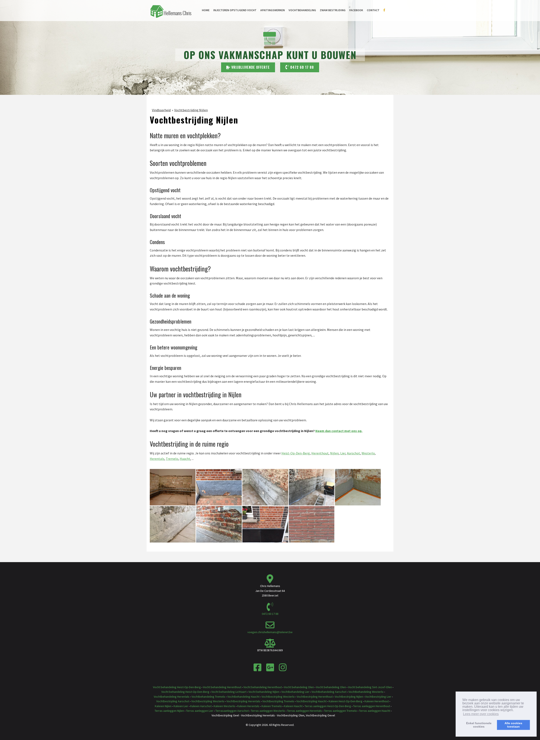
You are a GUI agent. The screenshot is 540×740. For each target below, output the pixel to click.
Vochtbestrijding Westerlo (278, 696)
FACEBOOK (356, 10)
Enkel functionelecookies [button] (478, 724)
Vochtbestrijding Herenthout (315, 696)
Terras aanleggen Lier (199, 711)
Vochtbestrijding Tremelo (278, 701)
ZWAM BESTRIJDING (333, 10)
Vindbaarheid (161, 110)
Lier (343, 453)
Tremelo (172, 459)
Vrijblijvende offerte (250, 67)
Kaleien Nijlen (163, 706)
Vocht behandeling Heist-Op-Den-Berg (177, 687)
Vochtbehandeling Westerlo (365, 692)
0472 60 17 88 (301, 67)
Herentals (157, 459)
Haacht (185, 459)
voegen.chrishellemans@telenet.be (270, 632)
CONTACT (373, 10)
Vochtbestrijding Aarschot (172, 701)
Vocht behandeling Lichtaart (228, 692)
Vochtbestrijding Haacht (311, 701)
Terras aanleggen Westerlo (268, 711)
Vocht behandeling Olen (299, 687)
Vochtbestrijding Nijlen (191, 110)
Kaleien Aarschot (201, 706)
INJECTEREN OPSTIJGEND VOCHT (234, 10)
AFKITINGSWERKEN (272, 10)
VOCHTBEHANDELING (302, 10)
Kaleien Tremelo (272, 706)
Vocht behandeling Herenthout (222, 687)
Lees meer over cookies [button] (481, 714)
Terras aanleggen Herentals (304, 711)
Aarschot (353, 453)
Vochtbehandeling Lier (295, 692)
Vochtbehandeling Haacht (243, 696)
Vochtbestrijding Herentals (243, 701)
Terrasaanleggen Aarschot (232, 711)
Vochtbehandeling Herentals (171, 696)
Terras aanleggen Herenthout (371, 706)
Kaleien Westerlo (224, 706)
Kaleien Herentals (248, 706)
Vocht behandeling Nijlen (263, 692)
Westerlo (368, 453)
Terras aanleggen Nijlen (169, 711)
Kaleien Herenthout (376, 701)
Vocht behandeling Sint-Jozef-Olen (370, 687)
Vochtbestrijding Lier (378, 696)
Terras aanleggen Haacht (374, 711)
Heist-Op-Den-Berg (295, 453)
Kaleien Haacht (293, 706)
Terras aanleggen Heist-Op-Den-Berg (328, 706)
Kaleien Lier (181, 706)
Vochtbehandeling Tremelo (208, 696)
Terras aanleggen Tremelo (341, 711)
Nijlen (334, 453)
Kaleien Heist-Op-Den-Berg (345, 701)
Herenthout (320, 453)
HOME (205, 10)
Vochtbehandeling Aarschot (329, 692)
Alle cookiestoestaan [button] (513, 724)
